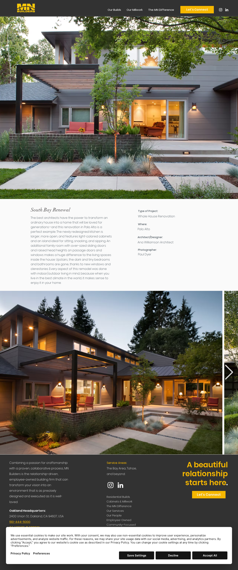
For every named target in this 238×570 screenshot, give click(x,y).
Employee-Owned (119, 520)
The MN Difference (119, 506)
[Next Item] (229, 372)
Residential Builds (118, 497)
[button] (114, 10)
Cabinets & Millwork (119, 501)
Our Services (115, 511)
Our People (114, 515)
